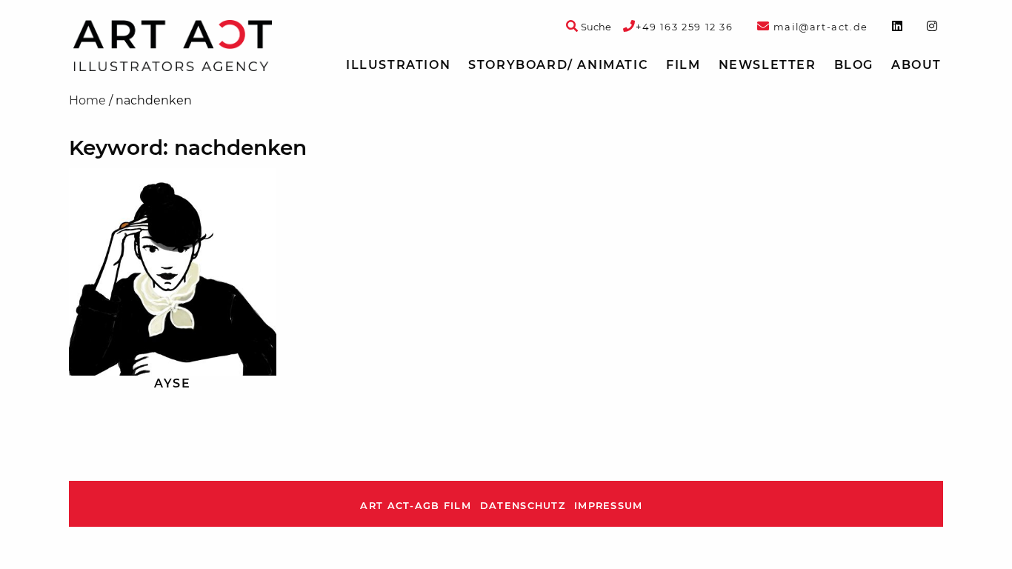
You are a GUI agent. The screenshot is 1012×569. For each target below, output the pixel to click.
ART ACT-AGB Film (415, 505)
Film (683, 65)
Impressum (608, 505)
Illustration (398, 65)
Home (87, 100)
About (916, 65)
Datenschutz (522, 505)
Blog (853, 65)
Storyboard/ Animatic (558, 65)
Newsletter (767, 65)
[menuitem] (398, 65)
